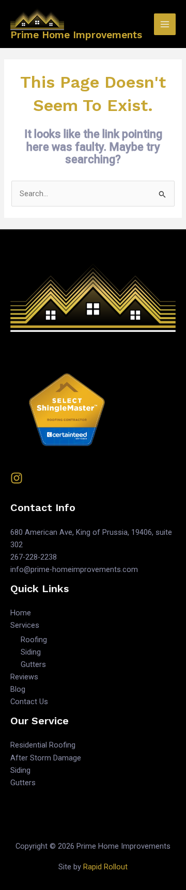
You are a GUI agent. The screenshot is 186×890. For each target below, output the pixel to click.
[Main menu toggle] (165, 24)
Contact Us (29, 701)
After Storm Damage (45, 757)
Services (24, 625)
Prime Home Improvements (76, 35)
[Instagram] (16, 478)
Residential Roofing (42, 745)
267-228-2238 (33, 557)
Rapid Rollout (105, 866)
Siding (31, 652)
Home (20, 612)
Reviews (24, 676)
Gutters (33, 664)
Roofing (34, 639)
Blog (17, 689)
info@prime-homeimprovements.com (74, 569)
